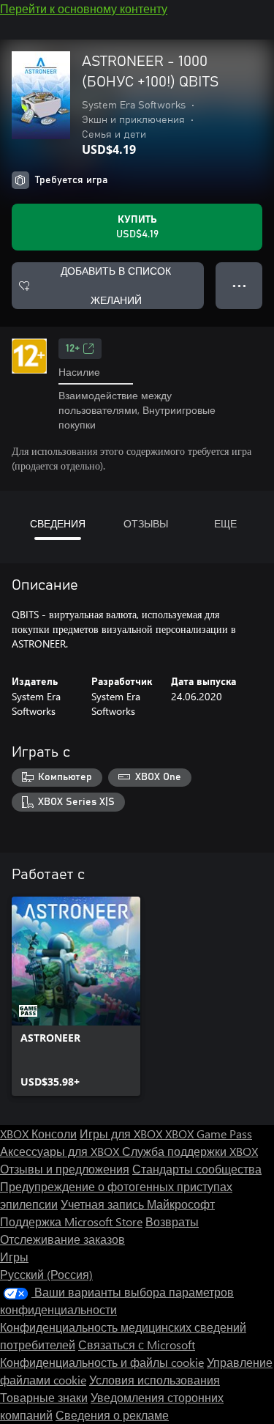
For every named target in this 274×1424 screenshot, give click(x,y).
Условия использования (154, 1379)
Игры (14, 1256)
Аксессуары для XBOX (61, 1151)
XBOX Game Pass (208, 1133)
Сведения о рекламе (112, 1415)
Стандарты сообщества (197, 1168)
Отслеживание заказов (62, 1239)
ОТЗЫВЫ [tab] (145, 523)
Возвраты (172, 1221)
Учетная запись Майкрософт (138, 1204)
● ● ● (239, 285)
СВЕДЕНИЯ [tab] (57, 523)
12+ (73, 349)
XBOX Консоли (38, 1133)
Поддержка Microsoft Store (71, 1221)
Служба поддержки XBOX (190, 1151)
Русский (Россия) (46, 1274)
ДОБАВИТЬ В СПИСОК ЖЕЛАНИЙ (116, 285)
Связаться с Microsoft (136, 1344)
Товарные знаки (44, 1397)
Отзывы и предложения (64, 1168)
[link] (76, 996)
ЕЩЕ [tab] (225, 523)
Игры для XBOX (122, 1133)
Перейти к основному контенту (83, 8)
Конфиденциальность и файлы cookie (102, 1362)
